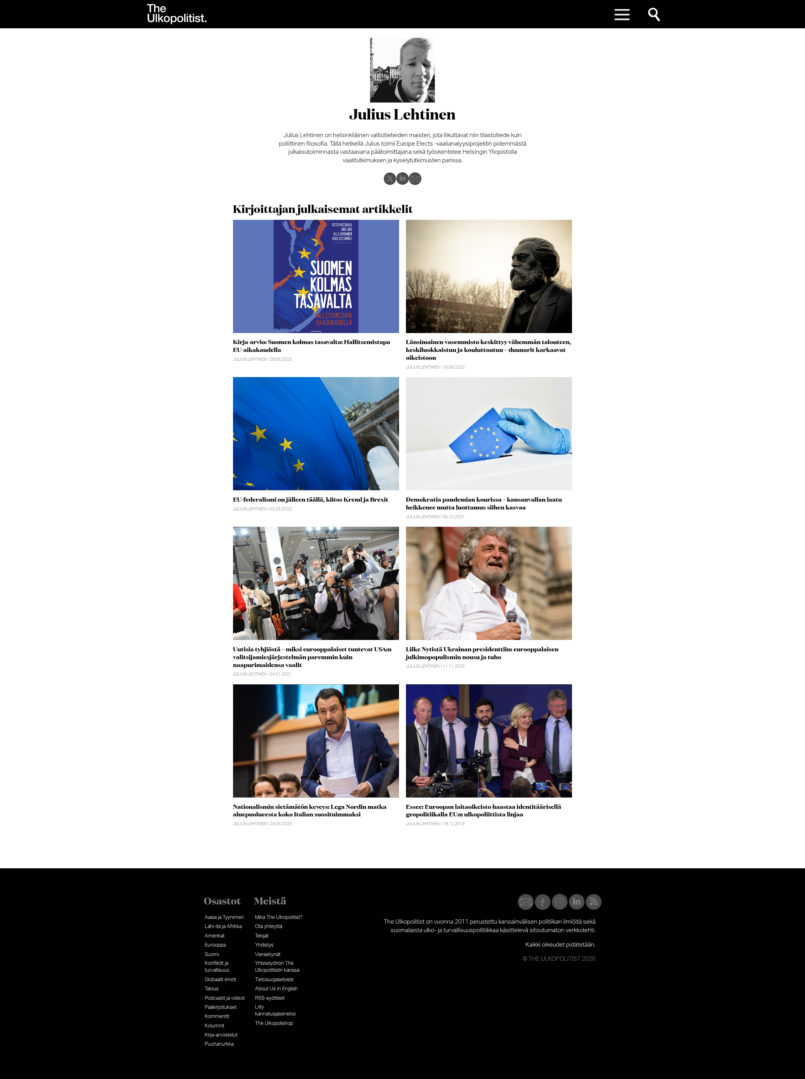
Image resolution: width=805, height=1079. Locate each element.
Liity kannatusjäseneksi (275, 1010)
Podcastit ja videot (225, 998)
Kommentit (217, 1016)
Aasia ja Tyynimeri (224, 917)
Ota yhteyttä (268, 926)
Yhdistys (264, 945)
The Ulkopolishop (274, 1023)
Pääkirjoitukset (220, 1007)
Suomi (212, 954)
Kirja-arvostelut (221, 1034)
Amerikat (215, 935)
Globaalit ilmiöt (220, 979)
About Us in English (276, 988)
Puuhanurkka (219, 1044)
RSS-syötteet (270, 998)
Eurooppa (215, 945)
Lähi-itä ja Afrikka (223, 926)
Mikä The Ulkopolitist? (279, 917)
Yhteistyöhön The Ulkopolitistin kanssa (277, 967)
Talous (212, 988)
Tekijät (262, 935)
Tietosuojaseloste (274, 979)
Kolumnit (214, 1025)
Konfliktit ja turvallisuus (217, 967)
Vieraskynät (267, 954)
